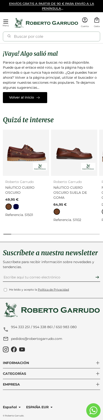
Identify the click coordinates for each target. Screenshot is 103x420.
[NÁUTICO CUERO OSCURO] (26, 153)
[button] (97, 23)
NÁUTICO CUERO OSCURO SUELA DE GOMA (70, 192)
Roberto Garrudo (14, 415)
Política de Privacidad (53, 289)
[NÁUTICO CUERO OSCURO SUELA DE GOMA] (74, 153)
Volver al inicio (21, 97)
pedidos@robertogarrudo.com (36, 339)
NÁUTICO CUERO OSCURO (19, 190)
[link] (8, 207)
